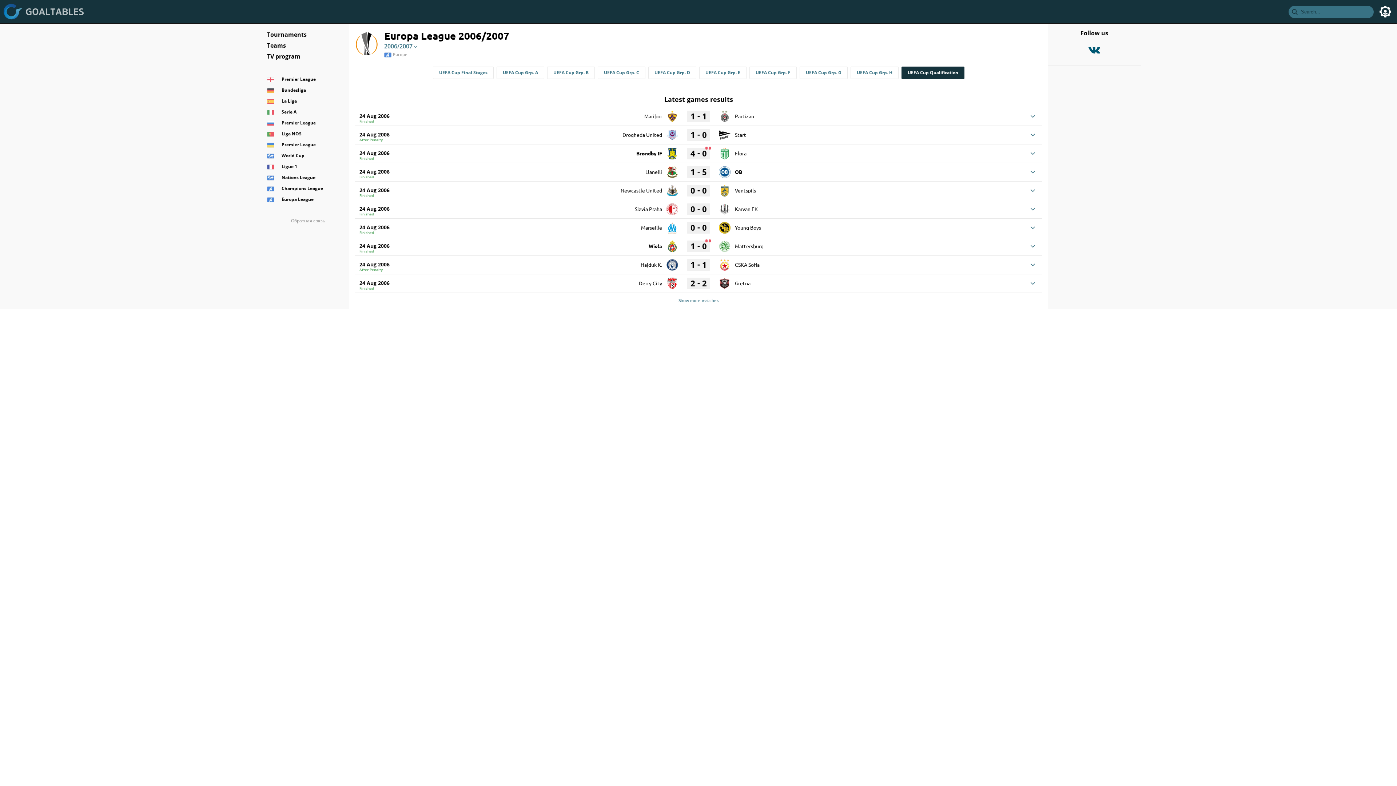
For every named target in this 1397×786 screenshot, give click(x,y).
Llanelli (653, 171)
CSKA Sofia (747, 264)
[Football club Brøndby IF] (672, 151)
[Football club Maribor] (672, 114)
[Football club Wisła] (672, 244)
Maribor (653, 116)
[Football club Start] (725, 132)
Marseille (651, 227)
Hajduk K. (651, 264)
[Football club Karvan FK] (725, 206)
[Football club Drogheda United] (672, 132)
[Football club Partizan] (725, 114)
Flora (741, 153)
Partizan (744, 116)
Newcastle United (641, 190)
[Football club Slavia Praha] (672, 206)
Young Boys (748, 227)
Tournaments (287, 35)
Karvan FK (746, 209)
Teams (276, 45)
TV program (284, 56)
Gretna (743, 283)
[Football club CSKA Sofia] (725, 262)
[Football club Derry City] (672, 281)
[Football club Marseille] (672, 225)
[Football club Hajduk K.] (672, 262)
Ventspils (745, 190)
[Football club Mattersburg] (725, 244)
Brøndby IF (649, 153)
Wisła (655, 246)
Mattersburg (749, 246)
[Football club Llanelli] (672, 169)
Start (740, 134)
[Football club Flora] (725, 151)
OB (738, 171)
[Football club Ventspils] (725, 188)
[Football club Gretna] (725, 281)
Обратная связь (308, 221)
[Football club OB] (725, 169)
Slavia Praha (648, 209)
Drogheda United (642, 134)
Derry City (650, 283)
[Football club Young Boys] (725, 225)
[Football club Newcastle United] (672, 188)
